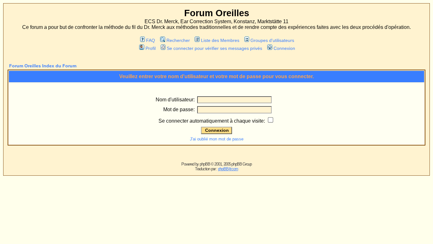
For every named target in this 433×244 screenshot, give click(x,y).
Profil (150, 48)
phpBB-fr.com (228, 168)
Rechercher (178, 40)
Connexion (284, 48)
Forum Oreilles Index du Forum (42, 65)
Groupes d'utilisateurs (272, 40)
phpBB (205, 164)
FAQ (150, 40)
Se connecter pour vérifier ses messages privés (214, 48)
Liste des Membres (220, 40)
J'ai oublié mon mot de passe (216, 139)
